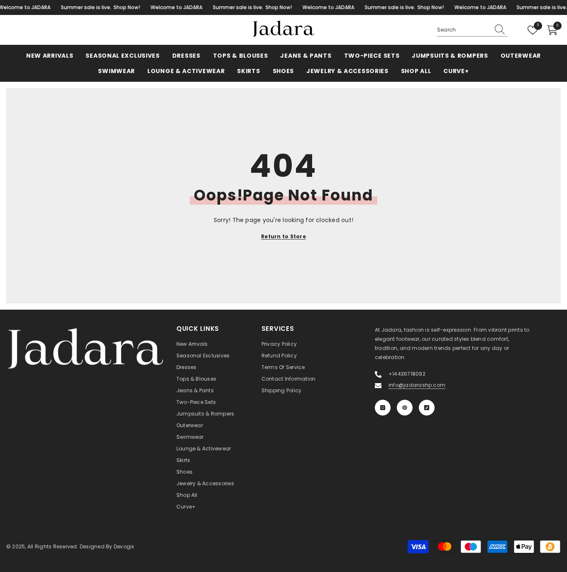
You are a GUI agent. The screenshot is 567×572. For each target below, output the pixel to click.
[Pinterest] (405, 408)
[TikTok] (427, 408)
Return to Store (283, 236)
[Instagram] (383, 408)
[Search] (472, 30)
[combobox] (463, 30)
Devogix (124, 546)
